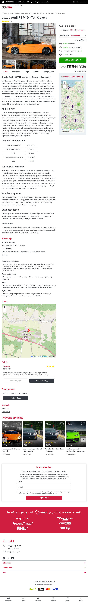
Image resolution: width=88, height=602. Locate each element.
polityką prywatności (52, 493)
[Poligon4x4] (65, 523)
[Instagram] (8, 558)
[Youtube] (12, 558)
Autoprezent (6, 412)
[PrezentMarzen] (22, 523)
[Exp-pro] (22, 519)
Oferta (11, 13)
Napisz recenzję (42, 381)
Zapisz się (43, 498)
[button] (79, 104)
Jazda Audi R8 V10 (38, 13)
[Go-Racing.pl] (7, 7)
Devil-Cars (5, 408)
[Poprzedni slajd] (4, 41)
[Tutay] (65, 528)
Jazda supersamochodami (23, 13)
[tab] (8, 64)
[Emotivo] (43, 512)
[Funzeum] (22, 528)
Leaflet (65, 130)
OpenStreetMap (74, 130)
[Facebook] (4, 558)
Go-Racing (5, 13)
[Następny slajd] (53, 41)
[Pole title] (29, 41)
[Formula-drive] (65, 519)
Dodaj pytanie (16, 398)
